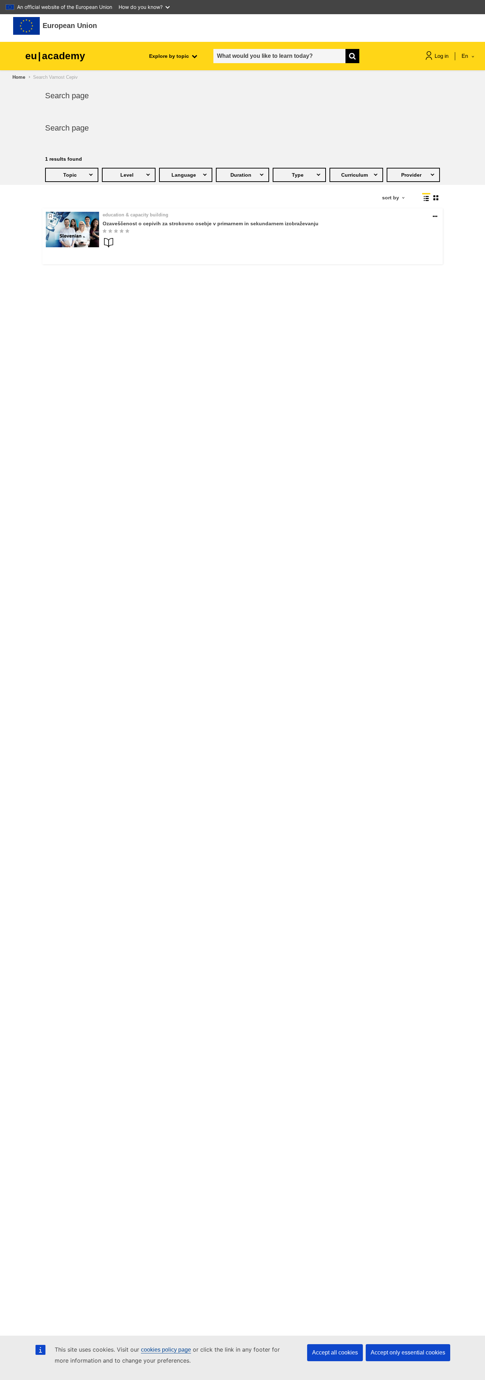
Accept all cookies (335, 1352)
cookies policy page (166, 1350)
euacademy (55, 55)
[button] (435, 217)
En (465, 56)
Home (18, 77)
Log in (441, 56)
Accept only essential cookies (408, 1352)
